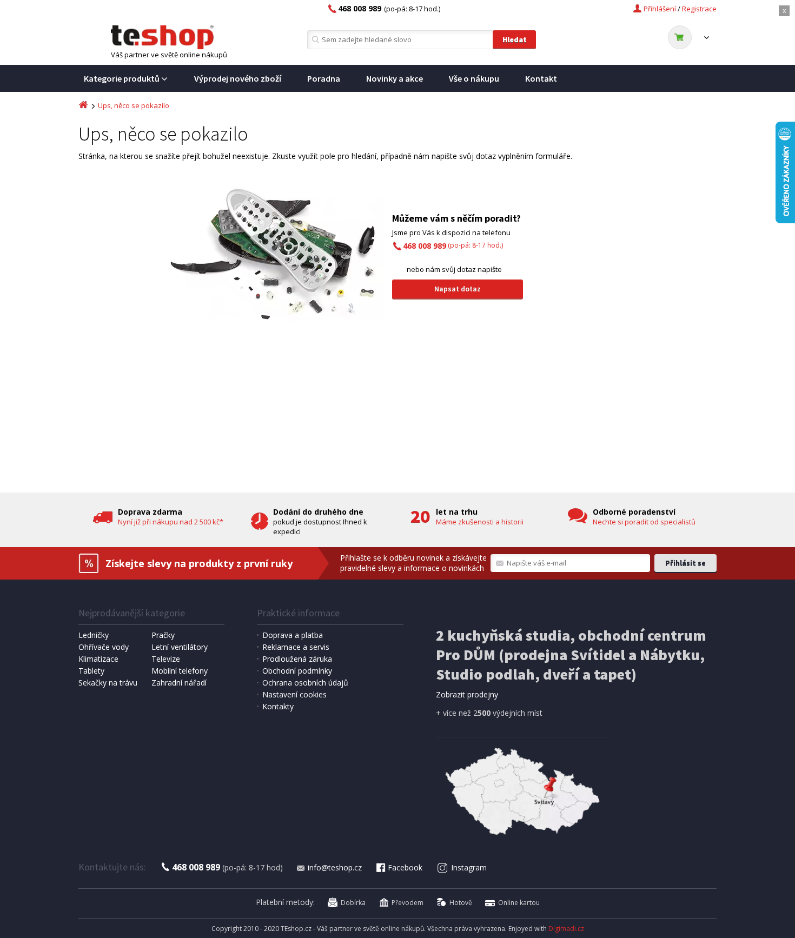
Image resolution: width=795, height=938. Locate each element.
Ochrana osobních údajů (305, 682)
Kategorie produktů (122, 78)
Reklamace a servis (295, 647)
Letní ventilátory (179, 647)
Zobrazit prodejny (467, 694)
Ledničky (93, 635)
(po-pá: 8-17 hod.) (453, 245)
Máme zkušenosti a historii (480, 522)
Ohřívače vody (103, 647)
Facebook (405, 867)
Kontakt (541, 78)
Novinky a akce (394, 78)
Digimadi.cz (566, 928)
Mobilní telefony (179, 671)
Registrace (699, 9)
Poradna (323, 78)
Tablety (91, 671)
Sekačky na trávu (107, 682)
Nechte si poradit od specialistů (644, 522)
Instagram (469, 867)
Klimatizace (98, 659)
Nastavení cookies (294, 694)
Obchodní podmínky (297, 671)
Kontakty (278, 706)
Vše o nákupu (474, 78)
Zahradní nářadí (179, 682)
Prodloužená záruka (297, 659)
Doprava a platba (292, 635)
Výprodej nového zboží (237, 78)
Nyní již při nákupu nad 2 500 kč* (170, 522)
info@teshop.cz (335, 867)
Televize (165, 659)
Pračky (163, 635)
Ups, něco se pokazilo (133, 105)
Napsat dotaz (457, 289)
